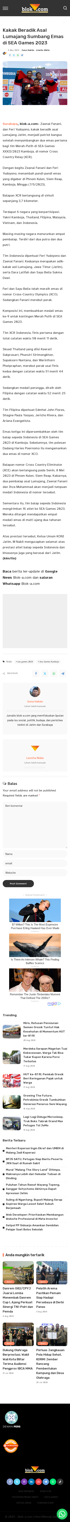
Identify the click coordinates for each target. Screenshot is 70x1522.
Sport (9, 1282)
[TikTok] (60, 1482)
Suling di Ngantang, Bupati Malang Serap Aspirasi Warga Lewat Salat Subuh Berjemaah (34, 1204)
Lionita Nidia (43, 50)
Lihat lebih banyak (35, 706)
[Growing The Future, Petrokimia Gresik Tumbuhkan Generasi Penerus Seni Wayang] (12, 1102)
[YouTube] (38, 1482)
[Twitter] (14, 55)
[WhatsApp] (18, 55)
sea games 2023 (25, 662)
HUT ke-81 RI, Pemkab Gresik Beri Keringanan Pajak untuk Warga (43, 1078)
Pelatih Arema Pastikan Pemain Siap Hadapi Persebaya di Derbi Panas (50, 1298)
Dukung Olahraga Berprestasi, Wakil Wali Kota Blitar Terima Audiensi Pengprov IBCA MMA (18, 1359)
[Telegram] (22, 55)
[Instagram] (24, 1482)
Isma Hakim (28, 50)
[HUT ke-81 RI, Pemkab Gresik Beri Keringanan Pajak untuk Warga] (12, 1081)
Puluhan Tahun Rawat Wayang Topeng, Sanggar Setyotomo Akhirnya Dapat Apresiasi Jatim (33, 1189)
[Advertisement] (35, 621)
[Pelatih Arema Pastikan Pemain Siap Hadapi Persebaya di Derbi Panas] (51, 1273)
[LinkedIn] (31, 1482)
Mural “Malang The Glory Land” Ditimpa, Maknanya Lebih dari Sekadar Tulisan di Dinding (33, 1174)
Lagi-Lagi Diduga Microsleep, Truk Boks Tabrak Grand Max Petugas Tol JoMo (43, 1121)
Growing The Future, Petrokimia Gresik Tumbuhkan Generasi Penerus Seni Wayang (45, 1100)
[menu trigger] (6, 8)
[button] (62, 1514)
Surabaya (10, 124)
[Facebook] (10, 55)
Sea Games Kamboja (49, 662)
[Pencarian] (65, 8)
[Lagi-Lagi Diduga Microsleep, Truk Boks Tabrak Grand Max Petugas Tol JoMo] (12, 1123)
